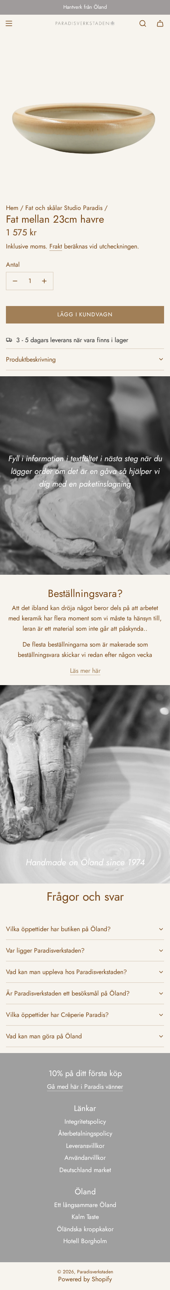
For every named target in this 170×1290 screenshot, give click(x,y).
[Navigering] (8, 23)
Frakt (55, 246)
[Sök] (142, 23)
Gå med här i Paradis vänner (85, 1086)
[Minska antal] (15, 281)
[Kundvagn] (160, 23)
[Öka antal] (44, 281)
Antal (13, 264)
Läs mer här (85, 670)
